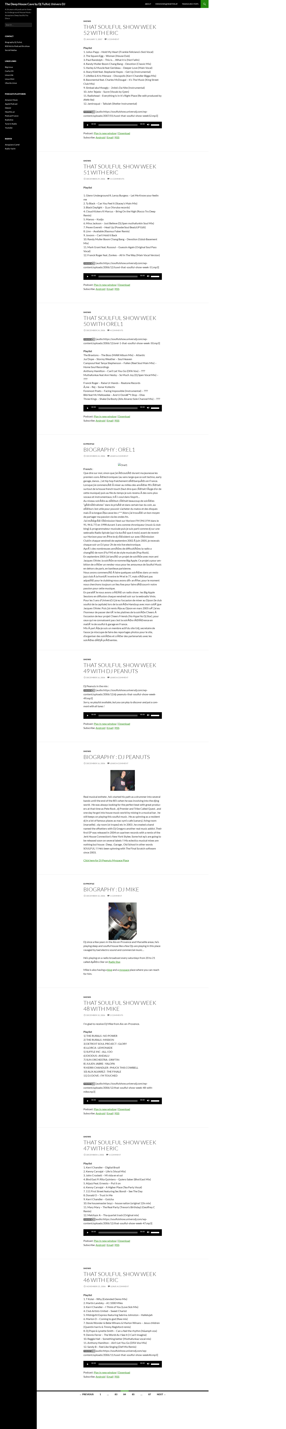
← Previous (86, 1394)
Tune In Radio (11, 124)
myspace (124, 969)
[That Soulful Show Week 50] (89, 339)
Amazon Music (11, 100)
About (148, 4)
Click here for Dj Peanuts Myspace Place (106, 860)
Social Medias (11, 50)
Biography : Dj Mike (111, 889)
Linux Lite (9, 75)
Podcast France (11, 116)
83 (116, 1394)
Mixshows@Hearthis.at (166, 4)
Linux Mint (9, 79)
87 (149, 1394)
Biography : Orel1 (109, 449)
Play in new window (105, 133)
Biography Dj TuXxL (13, 42)
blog (109, 969)
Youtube (8, 127)
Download (124, 133)
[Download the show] (89, 1350)
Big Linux (9, 67)
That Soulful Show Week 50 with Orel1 (119, 320)
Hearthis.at (10, 112)
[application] (122, 125)
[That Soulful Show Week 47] (89, 1219)
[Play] (87, 125)
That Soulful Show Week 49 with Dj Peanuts (119, 668)
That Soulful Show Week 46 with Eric (119, 1277)
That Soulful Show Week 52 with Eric (119, 29)
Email (110, 137)
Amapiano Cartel (12, 144)
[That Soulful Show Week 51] (89, 263)
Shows (87, 21)
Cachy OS (9, 71)
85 (133, 1394)
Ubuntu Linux (11, 83)
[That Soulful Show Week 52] (89, 111)
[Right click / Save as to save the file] (89, 1083)
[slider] (155, 125)
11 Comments (117, 179)
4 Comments (116, 330)
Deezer (8, 108)
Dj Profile (88, 444)
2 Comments (116, 1015)
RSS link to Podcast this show (17, 46)
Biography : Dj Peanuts (116, 756)
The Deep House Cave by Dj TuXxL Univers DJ (35, 4)
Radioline (9, 120)
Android (100, 137)
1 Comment (113, 39)
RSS (117, 137)
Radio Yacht (10, 148)
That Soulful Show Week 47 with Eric (119, 1145)
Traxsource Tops (190, 4)
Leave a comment (119, 456)
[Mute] (148, 125)
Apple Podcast (11, 104)
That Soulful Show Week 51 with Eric (119, 169)
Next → (161, 1394)
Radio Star (114, 961)
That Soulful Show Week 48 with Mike (119, 1005)
